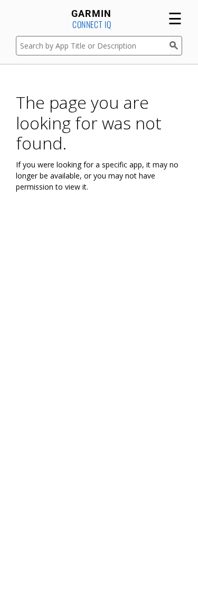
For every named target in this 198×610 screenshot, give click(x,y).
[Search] (175, 45)
